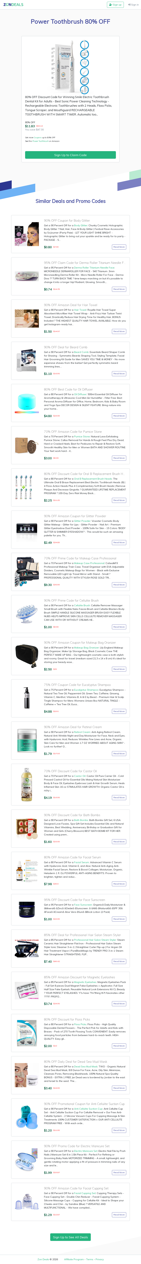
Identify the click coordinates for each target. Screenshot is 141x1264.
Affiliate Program (74, 1259)
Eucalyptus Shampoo (86, 689)
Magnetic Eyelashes (85, 982)
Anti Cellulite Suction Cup (88, 1108)
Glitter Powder (82, 520)
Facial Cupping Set (85, 1193)
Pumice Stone (82, 436)
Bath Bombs (81, 820)
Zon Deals (43, 1259)
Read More (119, 247)
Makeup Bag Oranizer (86, 647)
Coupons (38, 137)
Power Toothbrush (40, 141)
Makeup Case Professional (89, 563)
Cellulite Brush (82, 605)
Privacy (100, 1259)
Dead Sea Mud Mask (85, 1066)
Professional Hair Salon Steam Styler (95, 939)
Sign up (117, 4)
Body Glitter (80, 225)
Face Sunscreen (83, 904)
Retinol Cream (82, 732)
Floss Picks (80, 1024)
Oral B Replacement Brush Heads (93, 478)
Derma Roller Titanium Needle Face (94, 267)
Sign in (135, 4)
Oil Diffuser (80, 394)
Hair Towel (80, 309)
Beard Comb (81, 352)
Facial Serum (81, 862)
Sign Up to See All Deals (70, 1237)
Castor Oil (79, 776)
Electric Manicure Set (85, 1151)
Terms (89, 1259)
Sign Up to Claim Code (70, 155)
